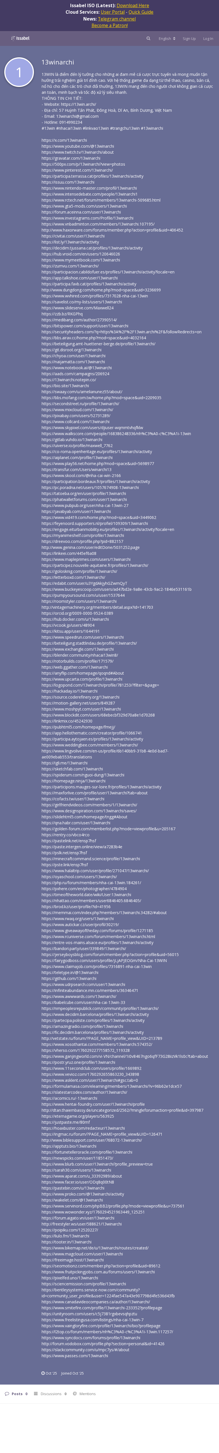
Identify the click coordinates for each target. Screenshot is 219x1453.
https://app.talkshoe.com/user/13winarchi (80, 278)
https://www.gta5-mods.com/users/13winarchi (84, 206)
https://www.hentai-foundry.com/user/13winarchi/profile (93, 1104)
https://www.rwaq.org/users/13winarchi (78, 918)
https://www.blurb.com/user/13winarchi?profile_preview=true (97, 1164)
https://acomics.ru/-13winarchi (69, 1098)
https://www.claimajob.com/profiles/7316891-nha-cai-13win (97, 966)
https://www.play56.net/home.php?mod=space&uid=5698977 (98, 463)
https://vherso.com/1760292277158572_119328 (86, 1050)
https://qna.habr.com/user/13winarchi (76, 822)
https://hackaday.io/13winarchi (70, 691)
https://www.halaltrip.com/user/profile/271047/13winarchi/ (95, 870)
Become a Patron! (110, 25)
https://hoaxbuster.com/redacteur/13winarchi (83, 1128)
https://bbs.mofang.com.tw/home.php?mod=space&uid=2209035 (101, 397)
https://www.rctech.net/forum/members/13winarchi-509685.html (101, 200)
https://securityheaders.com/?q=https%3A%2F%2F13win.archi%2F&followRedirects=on (122, 331)
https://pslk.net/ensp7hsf (64, 852)
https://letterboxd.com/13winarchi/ (73, 577)
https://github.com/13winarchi (69, 978)
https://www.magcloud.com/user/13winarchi (82, 1254)
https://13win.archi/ (78, 104)
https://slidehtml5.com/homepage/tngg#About (84, 816)
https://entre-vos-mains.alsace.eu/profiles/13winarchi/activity (97, 942)
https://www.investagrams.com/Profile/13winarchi (87, 218)
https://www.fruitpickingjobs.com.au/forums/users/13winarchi (98, 1272)
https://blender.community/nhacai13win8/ (80, 655)
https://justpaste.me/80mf (66, 1122)
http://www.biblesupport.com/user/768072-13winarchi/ (92, 1140)
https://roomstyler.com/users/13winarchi (79, 601)
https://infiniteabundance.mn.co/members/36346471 (90, 990)
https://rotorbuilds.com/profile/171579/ (77, 661)
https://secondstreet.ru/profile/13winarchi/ (80, 403)
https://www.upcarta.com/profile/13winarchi (82, 679)
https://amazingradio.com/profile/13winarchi (82, 1026)
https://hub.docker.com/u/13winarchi (75, 619)
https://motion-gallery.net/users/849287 (78, 703)
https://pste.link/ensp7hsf (65, 864)
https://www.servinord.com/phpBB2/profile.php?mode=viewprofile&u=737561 (113, 1206)
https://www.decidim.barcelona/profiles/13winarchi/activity (95, 1014)
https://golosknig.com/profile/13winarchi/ (79, 571)
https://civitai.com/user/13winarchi (73, 236)
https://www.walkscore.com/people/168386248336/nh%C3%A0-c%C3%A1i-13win (116, 433)
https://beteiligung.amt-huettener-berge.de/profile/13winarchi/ (98, 343)
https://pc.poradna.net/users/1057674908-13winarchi (90, 487)
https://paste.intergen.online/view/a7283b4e (82, 846)
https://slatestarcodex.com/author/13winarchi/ (84, 1092)
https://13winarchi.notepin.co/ (69, 379)
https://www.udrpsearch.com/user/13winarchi (83, 984)
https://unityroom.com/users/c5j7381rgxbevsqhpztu (89, 1313)
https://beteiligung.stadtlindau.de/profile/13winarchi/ (89, 643)
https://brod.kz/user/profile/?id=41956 (76, 906)
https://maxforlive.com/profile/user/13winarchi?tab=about (95, 793)
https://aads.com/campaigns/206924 (75, 373)
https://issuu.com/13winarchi (68, 182)
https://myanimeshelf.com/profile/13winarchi (83, 535)
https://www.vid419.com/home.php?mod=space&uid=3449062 (99, 517)
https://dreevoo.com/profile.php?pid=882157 (82, 541)
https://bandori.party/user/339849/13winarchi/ (84, 948)
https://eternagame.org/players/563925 (78, 1116)
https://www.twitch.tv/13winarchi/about (78, 152)
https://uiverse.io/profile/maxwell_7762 (77, 445)
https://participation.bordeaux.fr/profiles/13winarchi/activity (96, 481)
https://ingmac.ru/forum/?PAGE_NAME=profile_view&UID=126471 (102, 1134)
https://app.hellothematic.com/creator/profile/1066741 (92, 733)
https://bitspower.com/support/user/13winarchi (85, 325)
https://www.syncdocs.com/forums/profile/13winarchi (91, 1337)
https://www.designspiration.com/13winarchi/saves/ (89, 810)
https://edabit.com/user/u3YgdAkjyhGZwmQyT (84, 583)
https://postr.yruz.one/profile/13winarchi (78, 1062)
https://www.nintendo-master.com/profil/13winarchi (89, 188)
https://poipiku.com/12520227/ (70, 1230)
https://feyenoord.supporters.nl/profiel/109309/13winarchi (95, 523)
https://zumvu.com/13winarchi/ (70, 266)
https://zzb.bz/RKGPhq (62, 313)
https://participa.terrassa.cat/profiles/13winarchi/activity (92, 176)
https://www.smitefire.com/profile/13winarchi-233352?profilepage (102, 1307)
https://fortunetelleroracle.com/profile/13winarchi (87, 1152)
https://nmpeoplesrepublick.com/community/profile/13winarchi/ (100, 1008)
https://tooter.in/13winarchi (67, 1242)
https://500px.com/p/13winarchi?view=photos (83, 164)
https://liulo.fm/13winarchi (65, 1236)
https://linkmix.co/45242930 (67, 721)
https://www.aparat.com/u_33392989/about (82, 1176)
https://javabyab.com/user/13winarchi (76, 511)
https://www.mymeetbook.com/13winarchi (81, 260)
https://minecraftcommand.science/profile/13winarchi (91, 858)
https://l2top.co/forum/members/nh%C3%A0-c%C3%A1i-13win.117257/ (107, 1331)
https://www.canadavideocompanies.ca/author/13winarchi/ (96, 1301)
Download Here (133, 5)
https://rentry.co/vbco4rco (66, 834)
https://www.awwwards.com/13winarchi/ (79, 996)
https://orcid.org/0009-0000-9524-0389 (77, 613)
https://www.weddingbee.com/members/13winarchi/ (90, 745)
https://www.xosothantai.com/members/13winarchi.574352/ (97, 1044)
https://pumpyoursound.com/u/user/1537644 (83, 595)
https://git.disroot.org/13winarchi (72, 349)
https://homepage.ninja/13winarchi (74, 781)
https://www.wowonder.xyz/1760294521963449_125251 (93, 1212)
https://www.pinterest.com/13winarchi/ (77, 170)
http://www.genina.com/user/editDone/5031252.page (91, 547)
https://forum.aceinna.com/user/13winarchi (81, 212)
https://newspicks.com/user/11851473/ (77, 1158)
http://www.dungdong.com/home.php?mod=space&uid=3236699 (101, 290)
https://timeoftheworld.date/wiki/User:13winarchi (86, 894)
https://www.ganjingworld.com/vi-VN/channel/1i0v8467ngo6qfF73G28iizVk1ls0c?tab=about (125, 1056)
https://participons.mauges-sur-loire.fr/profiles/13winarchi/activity (101, 787)
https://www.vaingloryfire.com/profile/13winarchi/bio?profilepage (101, 1325)
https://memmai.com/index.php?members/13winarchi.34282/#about (104, 912)
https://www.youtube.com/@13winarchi (78, 146)
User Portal (113, 12)
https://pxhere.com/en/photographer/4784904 (84, 888)
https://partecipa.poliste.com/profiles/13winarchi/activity (93, 1020)
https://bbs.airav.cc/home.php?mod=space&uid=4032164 (94, 337)
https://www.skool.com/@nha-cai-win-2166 (81, 475)
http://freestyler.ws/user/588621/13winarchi (82, 1224)
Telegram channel (117, 19)
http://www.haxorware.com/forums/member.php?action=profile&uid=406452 (112, 230)
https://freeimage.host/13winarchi (73, 1260)
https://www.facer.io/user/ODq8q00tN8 (78, 1182)
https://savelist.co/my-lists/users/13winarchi (82, 302)
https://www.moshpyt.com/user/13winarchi (81, 709)
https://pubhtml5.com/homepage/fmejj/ (78, 727)
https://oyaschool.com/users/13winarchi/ (79, 876)
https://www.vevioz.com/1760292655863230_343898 (90, 1074)
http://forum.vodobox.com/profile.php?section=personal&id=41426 (103, 1343)
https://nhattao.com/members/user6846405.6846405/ (91, 900)
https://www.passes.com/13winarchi (75, 1355)
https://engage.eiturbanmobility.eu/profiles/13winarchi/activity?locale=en (108, 529)
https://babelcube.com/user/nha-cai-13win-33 (83, 1002)
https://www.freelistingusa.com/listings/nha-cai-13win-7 (92, 1319)
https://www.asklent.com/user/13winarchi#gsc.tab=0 (90, 1080)
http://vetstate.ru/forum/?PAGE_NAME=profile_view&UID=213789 (102, 1038)
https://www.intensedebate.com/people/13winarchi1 (90, 194)
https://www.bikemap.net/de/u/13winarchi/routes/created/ (95, 1248)
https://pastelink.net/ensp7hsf (69, 840)
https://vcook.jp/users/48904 (68, 625)
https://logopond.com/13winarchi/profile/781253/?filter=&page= (100, 685)
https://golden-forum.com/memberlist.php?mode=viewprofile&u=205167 (108, 828)
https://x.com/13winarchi (64, 140)
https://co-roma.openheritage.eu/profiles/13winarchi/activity (97, 451)
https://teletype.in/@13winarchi (70, 972)
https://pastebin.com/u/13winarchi (73, 1188)
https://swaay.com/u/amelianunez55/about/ (82, 391)
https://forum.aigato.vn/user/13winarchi (78, 1218)
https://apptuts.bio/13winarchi (69, 1146)
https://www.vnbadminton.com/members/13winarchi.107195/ (98, 224)
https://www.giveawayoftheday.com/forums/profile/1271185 (97, 930)
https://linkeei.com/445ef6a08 (69, 553)
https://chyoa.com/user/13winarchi (74, 355)
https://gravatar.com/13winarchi (71, 158)
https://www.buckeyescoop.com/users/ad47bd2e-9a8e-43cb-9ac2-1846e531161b (117, 589)
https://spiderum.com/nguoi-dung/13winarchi (83, 775)
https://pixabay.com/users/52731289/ (76, 415)
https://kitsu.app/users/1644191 (71, 631)
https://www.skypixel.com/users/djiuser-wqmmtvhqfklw (92, 427)
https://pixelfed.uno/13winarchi (70, 1277)
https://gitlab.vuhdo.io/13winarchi (72, 439)
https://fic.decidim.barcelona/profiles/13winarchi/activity (93, 1032)
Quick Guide (141, 12)
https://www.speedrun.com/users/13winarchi (83, 637)
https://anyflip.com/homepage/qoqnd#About (83, 673)
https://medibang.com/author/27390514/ (79, 319)
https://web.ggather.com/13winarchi (75, 667)
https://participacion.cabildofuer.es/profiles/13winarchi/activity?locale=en (108, 272)
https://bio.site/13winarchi (65, 385)
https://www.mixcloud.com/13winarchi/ (77, 409)
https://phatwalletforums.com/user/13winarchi (84, 499)
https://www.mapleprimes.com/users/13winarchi (86, 559)
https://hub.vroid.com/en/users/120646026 (81, 254)
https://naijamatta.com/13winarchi (73, 361)
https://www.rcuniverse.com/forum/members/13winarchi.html (98, 936)
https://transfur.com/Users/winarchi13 (76, 469)
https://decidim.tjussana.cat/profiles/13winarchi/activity (92, 248)
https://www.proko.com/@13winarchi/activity (83, 1194)
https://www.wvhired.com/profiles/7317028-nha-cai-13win (95, 296)
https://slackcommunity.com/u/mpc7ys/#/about (85, 1349)
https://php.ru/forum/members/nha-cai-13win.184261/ (91, 882)
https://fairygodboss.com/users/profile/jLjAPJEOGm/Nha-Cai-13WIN (104, 960)
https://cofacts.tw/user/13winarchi (73, 798)
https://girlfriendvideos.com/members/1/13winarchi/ (89, 804)
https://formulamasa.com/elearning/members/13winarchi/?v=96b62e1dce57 (112, 1086)
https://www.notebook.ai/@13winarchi (77, 367)
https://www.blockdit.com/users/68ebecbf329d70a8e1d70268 (98, 715)
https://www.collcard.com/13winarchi (76, 421)
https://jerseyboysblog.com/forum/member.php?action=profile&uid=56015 (110, 954)
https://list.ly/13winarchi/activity (70, 242)
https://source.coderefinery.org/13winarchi (80, 697)
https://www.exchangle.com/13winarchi (78, 649)
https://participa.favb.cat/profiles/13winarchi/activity (89, 284)
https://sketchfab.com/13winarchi (72, 769)
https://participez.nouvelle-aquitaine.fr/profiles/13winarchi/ (95, 565)
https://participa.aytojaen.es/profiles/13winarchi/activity (92, 739)
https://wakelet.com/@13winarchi (72, 1200)
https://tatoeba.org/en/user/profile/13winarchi (84, 493)
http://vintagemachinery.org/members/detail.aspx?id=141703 (97, 607)
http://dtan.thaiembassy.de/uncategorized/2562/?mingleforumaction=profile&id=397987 (122, 1110)
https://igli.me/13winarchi (65, 763)
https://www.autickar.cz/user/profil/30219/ (80, 924)
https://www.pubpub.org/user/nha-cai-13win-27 (85, 505)
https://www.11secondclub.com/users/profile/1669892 (91, 1068)
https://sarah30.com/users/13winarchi (76, 1170)
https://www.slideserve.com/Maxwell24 (77, 308)
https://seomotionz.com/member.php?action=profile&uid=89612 (101, 1266)
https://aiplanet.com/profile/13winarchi (77, 457)
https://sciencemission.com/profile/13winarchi (84, 1283)
